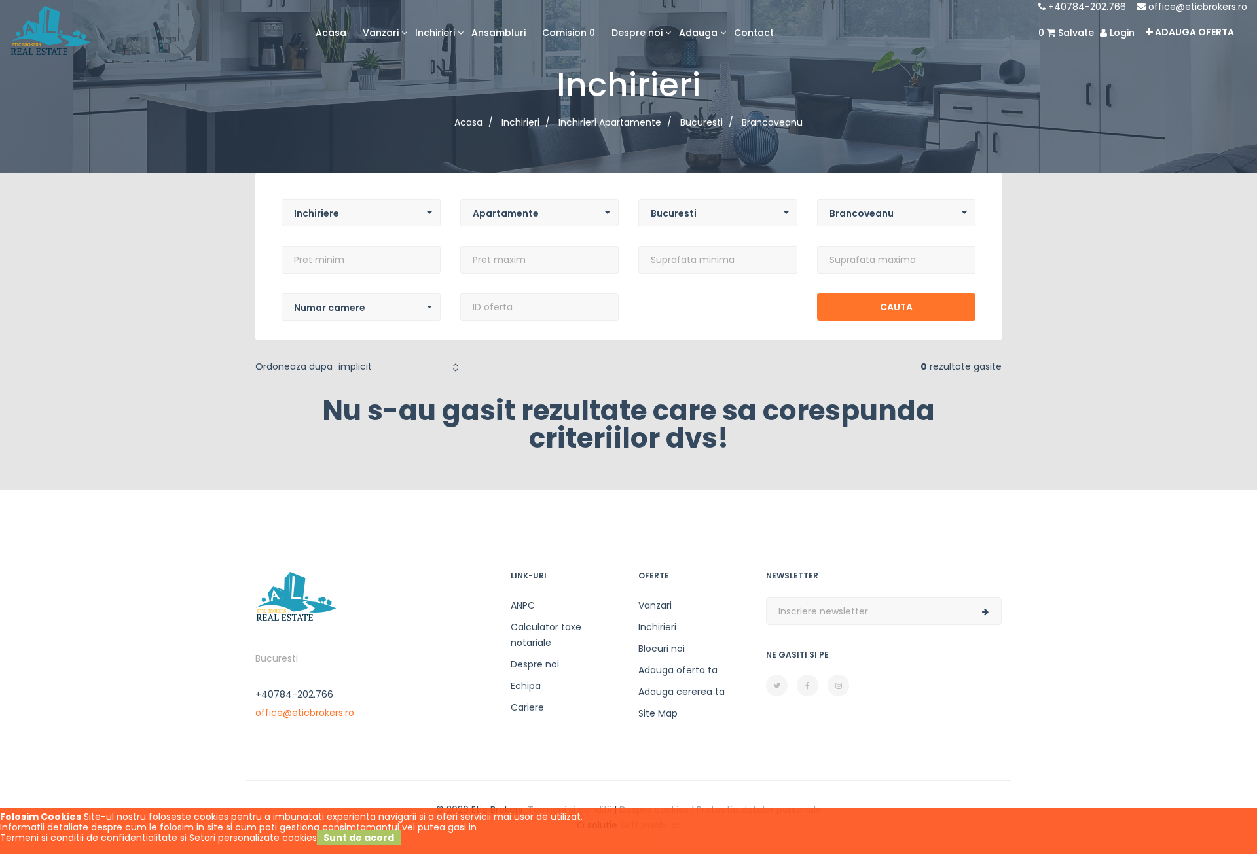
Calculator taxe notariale (546, 634)
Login (1121, 32)
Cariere (527, 707)
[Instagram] (838, 685)
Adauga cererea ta (681, 691)
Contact (754, 32)
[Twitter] (777, 685)
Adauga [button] (698, 32)
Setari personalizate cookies (253, 837)
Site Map (658, 713)
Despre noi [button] (637, 32)
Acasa (331, 32)
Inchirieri (657, 626)
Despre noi (535, 664)
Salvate (1066, 32)
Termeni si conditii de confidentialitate (88, 837)
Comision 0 (568, 32)
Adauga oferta (1193, 32)
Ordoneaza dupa (294, 366)
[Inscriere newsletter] (985, 612)
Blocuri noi (661, 648)
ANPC (523, 605)
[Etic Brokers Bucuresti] (50, 29)
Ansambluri (498, 32)
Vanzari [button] (381, 32)
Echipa (526, 685)
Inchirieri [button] (435, 32)
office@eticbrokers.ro (1196, 6)
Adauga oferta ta (678, 670)
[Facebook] (807, 685)
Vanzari (655, 605)
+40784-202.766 (1086, 6)
